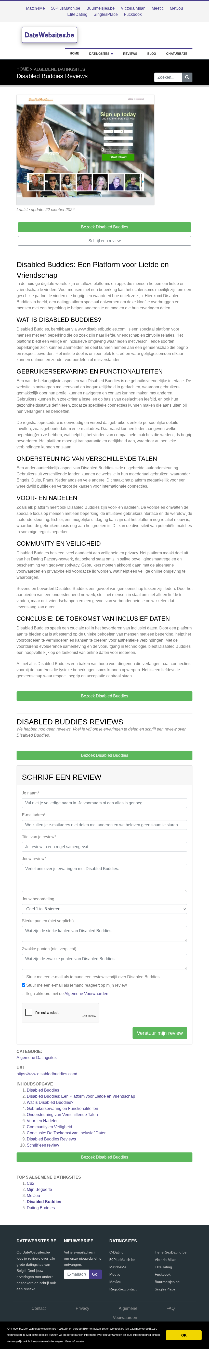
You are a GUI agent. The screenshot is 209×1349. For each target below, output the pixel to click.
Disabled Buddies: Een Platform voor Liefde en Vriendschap (81, 1096)
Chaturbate (176, 54)
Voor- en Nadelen (43, 1121)
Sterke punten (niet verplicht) (48, 921)
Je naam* (30, 793)
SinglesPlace (106, 14)
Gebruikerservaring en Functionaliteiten (62, 1108)
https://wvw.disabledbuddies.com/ (47, 1074)
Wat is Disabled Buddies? (50, 1102)
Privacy (82, 1308)
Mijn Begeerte (39, 1189)
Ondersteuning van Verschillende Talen (62, 1114)
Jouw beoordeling (38, 899)
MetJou (176, 8)
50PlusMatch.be (65, 8)
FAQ (170, 1308)
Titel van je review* (39, 837)
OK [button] (184, 1335)
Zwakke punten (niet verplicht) (49, 949)
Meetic (158, 8)
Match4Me (35, 8)
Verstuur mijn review (160, 1033)
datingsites (99, 54)
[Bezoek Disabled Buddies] (85, 150)
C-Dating (116, 1252)
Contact (39, 1308)
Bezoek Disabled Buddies (104, 1157)
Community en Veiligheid (49, 1127)
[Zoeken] (187, 77)
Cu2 (30, 1183)
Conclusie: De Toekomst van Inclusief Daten (67, 1133)
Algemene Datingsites (59, 69)
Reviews (130, 54)
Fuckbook (133, 14)
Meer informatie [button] (74, 1341)
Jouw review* (34, 859)
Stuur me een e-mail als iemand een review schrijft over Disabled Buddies (93, 977)
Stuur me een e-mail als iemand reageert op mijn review (76, 985)
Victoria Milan (133, 8)
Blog (151, 54)
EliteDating (77, 14)
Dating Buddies (41, 1208)
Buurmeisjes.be (100, 8)
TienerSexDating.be (171, 1252)
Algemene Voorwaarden (86, 994)
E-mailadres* (33, 815)
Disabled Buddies (43, 1090)
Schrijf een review (43, 1145)
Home (74, 53)
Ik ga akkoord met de (67, 994)
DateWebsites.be (49, 35)
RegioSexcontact (123, 1289)
